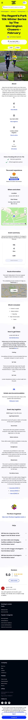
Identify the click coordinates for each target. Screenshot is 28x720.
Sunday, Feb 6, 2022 (14, 202)
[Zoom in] (25, 209)
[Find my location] (25, 214)
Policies (3, 676)
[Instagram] (9, 704)
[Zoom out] (25, 211)
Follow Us (4, 699)
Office (3, 689)
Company (4, 663)
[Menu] (5, 3)
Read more (13, 282)
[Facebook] (3, 704)
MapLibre (5, 223)
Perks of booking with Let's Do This (14, 157)
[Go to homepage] (13, 3)
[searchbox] (14, 7)
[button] (14, 216)
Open (14, 290)
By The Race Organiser (15, 37)
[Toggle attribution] (25, 224)
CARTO (9, 223)
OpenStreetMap (16, 223)
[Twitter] (6, 704)
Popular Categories (7, 615)
